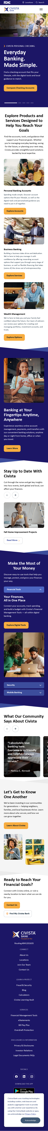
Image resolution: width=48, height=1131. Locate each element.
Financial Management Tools (24, 1015)
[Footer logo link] (24, 935)
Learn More (12, 448)
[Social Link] (16, 1076)
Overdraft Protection (24, 1030)
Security (11, 685)
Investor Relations (24, 1050)
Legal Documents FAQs (24, 1055)
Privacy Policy (30, 1114)
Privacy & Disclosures (24, 1045)
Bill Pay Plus (24, 1025)
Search (41, 3)
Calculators (24, 995)
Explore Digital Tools (16, 625)
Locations (29, 3)
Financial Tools (14, 589)
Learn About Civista (16, 825)
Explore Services (14, 275)
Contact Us (12, 905)
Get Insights (15, 88)
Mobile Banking (14, 692)
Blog (24, 990)
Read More (12, 540)
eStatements (24, 1020)
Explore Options (14, 337)
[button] (7, 495)
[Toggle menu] (41, 9)
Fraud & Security (24, 985)
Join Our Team (24, 965)
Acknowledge (30, 1120)
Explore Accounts (15, 211)
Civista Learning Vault (24, 1000)
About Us (24, 955)
